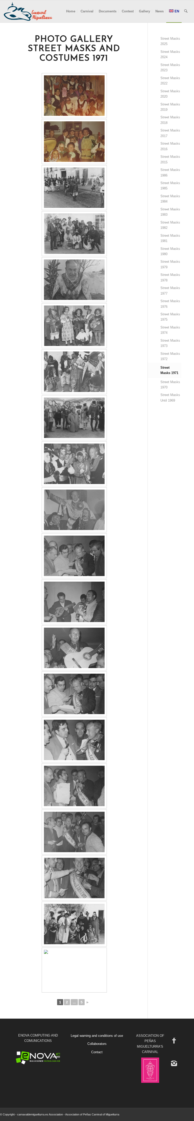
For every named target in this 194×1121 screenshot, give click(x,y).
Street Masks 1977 (170, 290)
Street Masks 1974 (170, 330)
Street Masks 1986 (170, 172)
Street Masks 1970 (170, 384)
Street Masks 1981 (170, 238)
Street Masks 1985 (170, 185)
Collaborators (97, 1044)
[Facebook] (174, 1040)
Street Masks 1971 (169, 370)
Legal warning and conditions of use (97, 1036)
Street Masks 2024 (170, 54)
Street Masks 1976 (170, 303)
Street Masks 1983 (170, 211)
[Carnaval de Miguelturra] (28, 11)
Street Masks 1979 (170, 264)
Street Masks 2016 (170, 146)
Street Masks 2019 (170, 107)
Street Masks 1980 (170, 251)
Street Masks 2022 (170, 80)
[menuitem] (71, 11)
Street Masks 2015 (170, 159)
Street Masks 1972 (170, 356)
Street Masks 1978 (170, 277)
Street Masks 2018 (170, 119)
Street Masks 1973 (170, 343)
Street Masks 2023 (170, 67)
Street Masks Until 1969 (170, 397)
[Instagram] (174, 1063)
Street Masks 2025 (170, 41)
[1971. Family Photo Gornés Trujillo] (74, 95)
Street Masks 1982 (170, 225)
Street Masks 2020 (170, 93)
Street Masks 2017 (170, 133)
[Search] (186, 11)
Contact (97, 1052)
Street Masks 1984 (170, 198)
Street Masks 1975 (170, 316)
